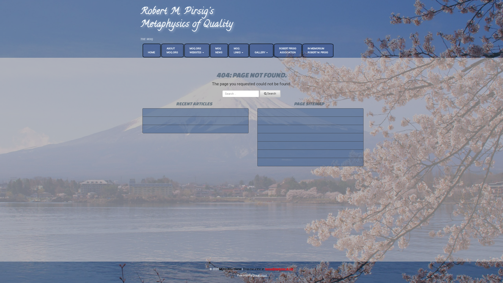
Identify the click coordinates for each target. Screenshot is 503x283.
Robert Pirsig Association (287, 50)
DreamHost (260, 275)
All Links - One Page (310, 153)
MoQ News (310, 162)
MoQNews (218, 50)
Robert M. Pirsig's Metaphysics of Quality (186, 18)
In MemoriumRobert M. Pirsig (318, 50)
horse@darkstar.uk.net (279, 269)
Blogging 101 (195, 128)
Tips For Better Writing (195, 112)
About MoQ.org (310, 120)
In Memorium (310, 145)
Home (151, 52)
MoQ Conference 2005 (310, 137)
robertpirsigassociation (310, 128)
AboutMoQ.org (172, 50)
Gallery (260, 52)
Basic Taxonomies (195, 120)
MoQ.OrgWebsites (196, 50)
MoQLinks (237, 50)
